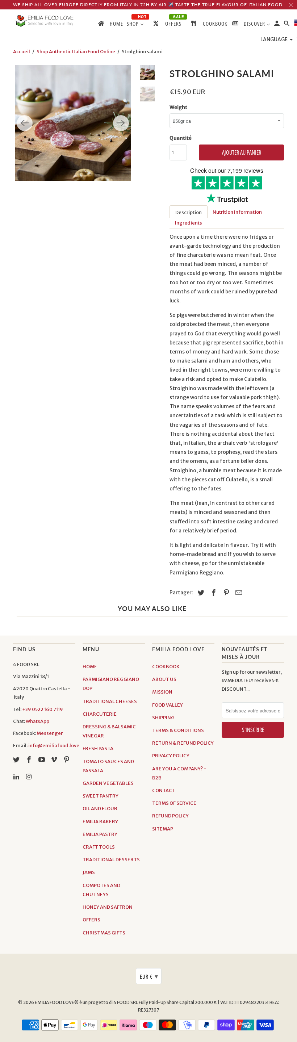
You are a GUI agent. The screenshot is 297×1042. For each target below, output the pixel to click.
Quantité (181, 138)
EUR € (149, 976)
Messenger (50, 733)
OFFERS (91, 920)
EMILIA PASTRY (100, 834)
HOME (90, 667)
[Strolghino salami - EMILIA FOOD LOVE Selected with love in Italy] (73, 123)
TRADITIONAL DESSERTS (111, 860)
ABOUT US (164, 679)
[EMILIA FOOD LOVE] (44, 21)
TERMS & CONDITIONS (178, 730)
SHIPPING (163, 718)
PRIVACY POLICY (170, 756)
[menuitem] (110, 25)
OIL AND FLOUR (100, 808)
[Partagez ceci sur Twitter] (200, 593)
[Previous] (25, 123)
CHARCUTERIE (100, 714)
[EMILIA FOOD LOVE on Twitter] (17, 760)
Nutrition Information (237, 212)
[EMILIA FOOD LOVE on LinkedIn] (17, 777)
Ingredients (188, 223)
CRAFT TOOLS (99, 847)
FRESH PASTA (98, 748)
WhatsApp (37, 721)
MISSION (162, 692)
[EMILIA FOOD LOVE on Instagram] (30, 777)
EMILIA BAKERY (100, 822)
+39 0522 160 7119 (42, 709)
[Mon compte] (277, 24)
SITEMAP (162, 829)
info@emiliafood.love (53, 745)
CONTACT (163, 790)
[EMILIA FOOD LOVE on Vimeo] (55, 760)
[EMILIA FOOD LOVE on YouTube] (42, 760)
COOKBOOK (166, 667)
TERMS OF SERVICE (174, 803)
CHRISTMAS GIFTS (104, 933)
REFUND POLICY (170, 816)
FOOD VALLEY (167, 705)
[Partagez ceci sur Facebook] (212, 593)
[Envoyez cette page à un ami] (237, 593)
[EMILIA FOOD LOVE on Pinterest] (67, 760)
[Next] (121, 123)
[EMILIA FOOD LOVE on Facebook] (30, 760)
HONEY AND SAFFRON (108, 907)
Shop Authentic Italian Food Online (76, 52)
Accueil (21, 52)
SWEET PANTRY (100, 796)
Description (188, 212)
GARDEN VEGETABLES (108, 783)
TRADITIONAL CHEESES (110, 701)
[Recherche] (287, 24)
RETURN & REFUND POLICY (183, 743)
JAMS (89, 872)
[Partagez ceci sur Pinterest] (225, 593)
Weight (178, 107)
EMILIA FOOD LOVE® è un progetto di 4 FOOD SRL (87, 1002)
